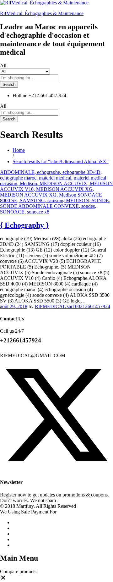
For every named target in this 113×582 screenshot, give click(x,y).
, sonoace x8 (36, 211)
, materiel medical (53, 177)
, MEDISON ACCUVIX (62, 183)
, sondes (87, 206)
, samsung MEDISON (67, 200)
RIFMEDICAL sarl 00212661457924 (72, 306)
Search (9, 84)
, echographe (47, 172)
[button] (3, 579)
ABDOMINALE (17, 172)
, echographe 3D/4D (80, 172)
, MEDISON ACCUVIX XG (63, 189)
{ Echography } (24, 225)
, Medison (27, 183)
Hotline (20, 95)
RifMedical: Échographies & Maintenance (41, 13)
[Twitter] (56, 470)
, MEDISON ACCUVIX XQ (47, 191)
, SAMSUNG (31, 200)
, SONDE (99, 200)
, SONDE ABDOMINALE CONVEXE (55, 203)
